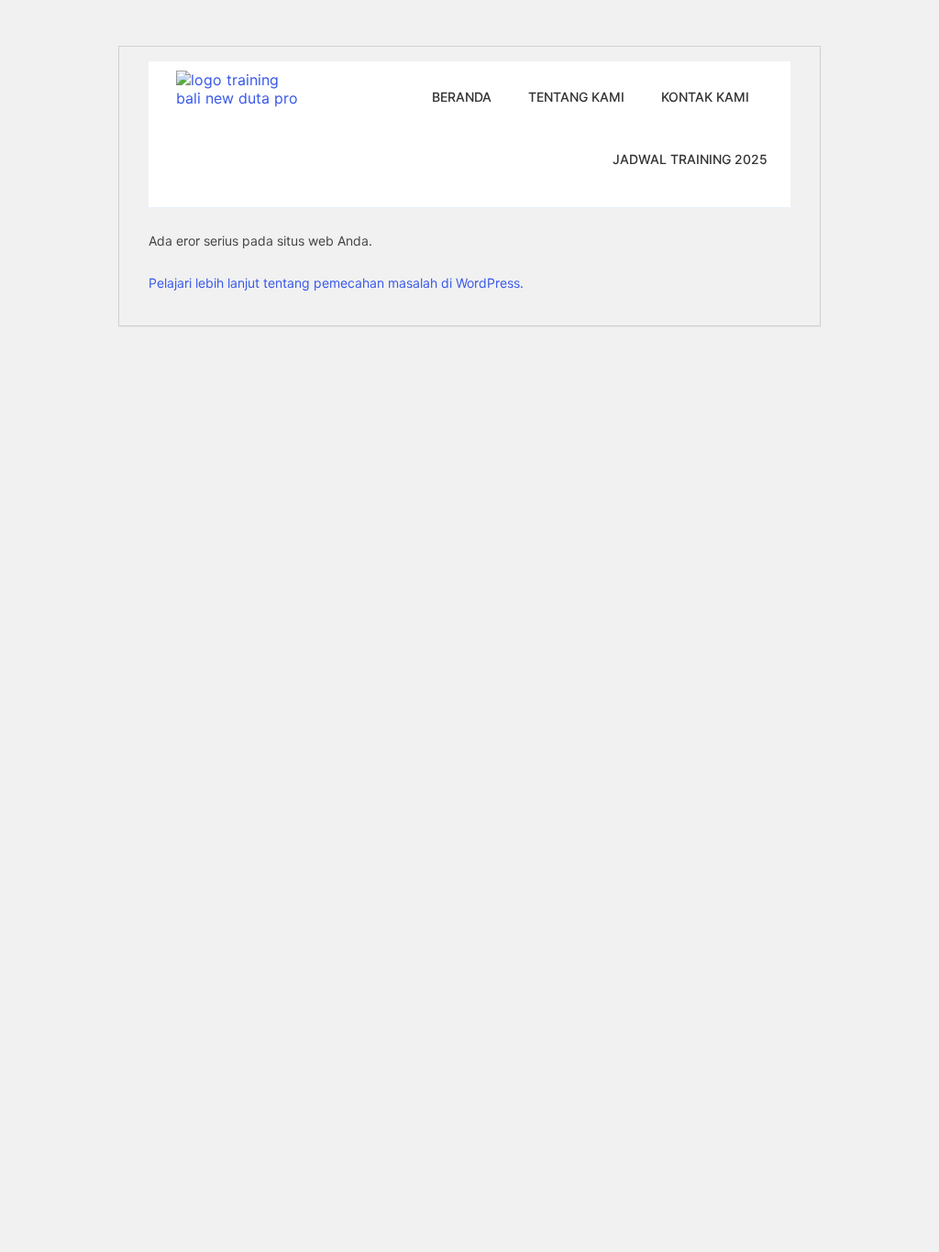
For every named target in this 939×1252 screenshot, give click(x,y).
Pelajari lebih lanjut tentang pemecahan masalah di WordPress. (336, 283)
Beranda (462, 96)
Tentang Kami (576, 96)
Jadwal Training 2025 (690, 159)
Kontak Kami (705, 96)
